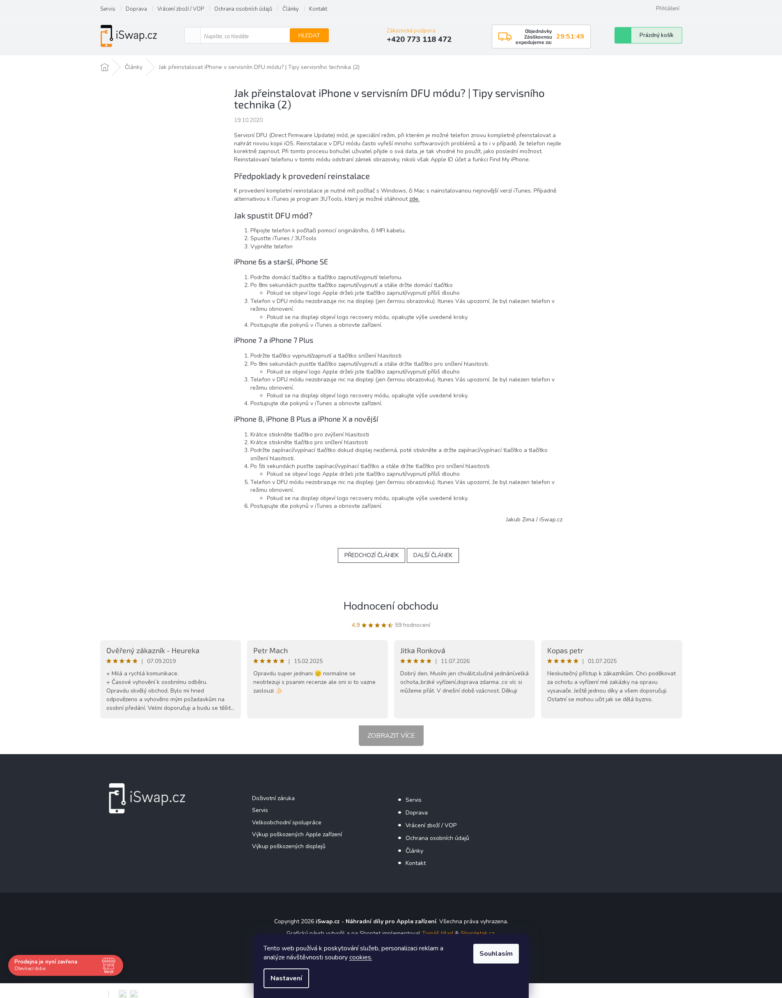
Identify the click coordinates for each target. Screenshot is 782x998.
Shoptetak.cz (477, 933)
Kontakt (318, 9)
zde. (414, 199)
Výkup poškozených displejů (289, 846)
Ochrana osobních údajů (243, 9)
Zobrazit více (391, 735)
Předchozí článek (371, 555)
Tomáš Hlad (437, 933)
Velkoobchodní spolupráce (286, 822)
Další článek (432, 555)
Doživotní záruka (273, 798)
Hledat (309, 35)
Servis (107, 9)
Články (290, 9)
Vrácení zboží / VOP (180, 9)
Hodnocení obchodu (391, 606)
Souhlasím (496, 953)
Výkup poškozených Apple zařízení (297, 834)
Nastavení (286, 978)
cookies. (360, 957)
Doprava (136, 9)
